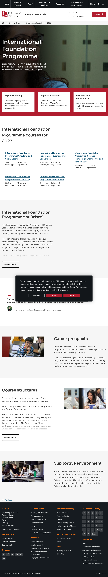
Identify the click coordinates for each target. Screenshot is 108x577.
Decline (54, 295)
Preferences (36, 295)
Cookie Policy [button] (75, 287)
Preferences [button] (62, 290)
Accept (71, 295)
